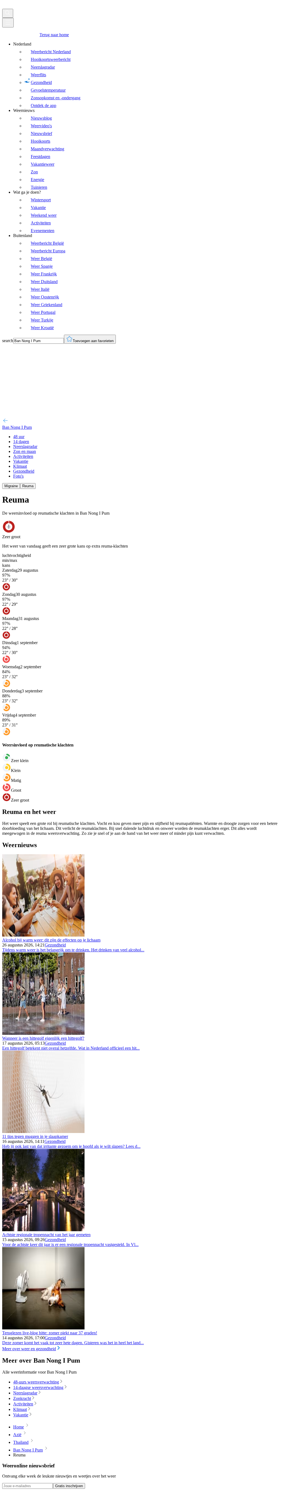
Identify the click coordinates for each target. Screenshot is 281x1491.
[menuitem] (146, 75)
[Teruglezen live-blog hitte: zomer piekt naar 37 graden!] (43, 1328)
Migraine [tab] (11, 486)
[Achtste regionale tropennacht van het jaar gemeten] (43, 1229)
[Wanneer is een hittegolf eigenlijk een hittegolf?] (43, 1033)
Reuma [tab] (27, 486)
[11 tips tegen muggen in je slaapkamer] (43, 1131)
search (7, 340)
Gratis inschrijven (69, 1486)
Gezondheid (55, 945)
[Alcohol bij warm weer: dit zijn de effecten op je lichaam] (43, 935)
